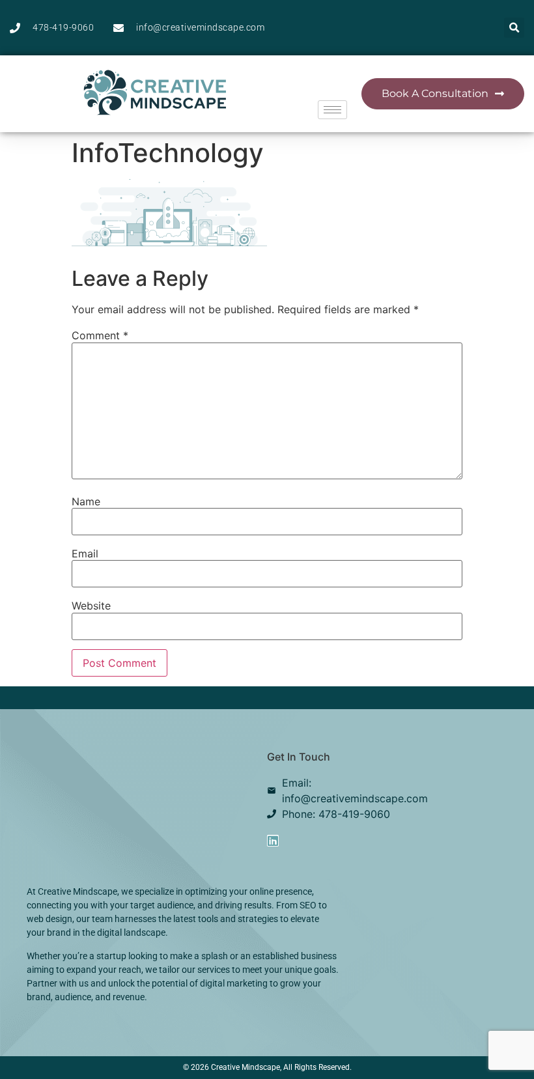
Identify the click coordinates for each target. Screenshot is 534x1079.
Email (85, 553)
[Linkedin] (273, 841)
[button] (514, 28)
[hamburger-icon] (332, 109)
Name (86, 501)
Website (91, 605)
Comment (100, 335)
